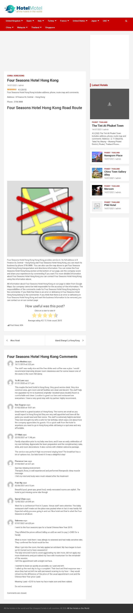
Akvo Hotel (15, 340)
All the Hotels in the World (78, 608)
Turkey (51, 21)
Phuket (95, 122)
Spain (29, 21)
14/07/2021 (12, 85)
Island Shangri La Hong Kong (67, 340)
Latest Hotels (100, 85)
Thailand (35, 27)
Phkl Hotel (110, 205)
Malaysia (21, 27)
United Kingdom (13, 21)
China (8, 27)
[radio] (34, 315)
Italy (40, 21)
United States (79, 21)
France (63, 21)
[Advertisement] (45, 53)
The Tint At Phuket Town (108, 125)
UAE (105, 21)
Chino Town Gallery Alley (115, 173)
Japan (94, 21)
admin (21, 85)
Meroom (109, 188)
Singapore (50, 27)
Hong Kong (19, 76)
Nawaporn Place (113, 155)
